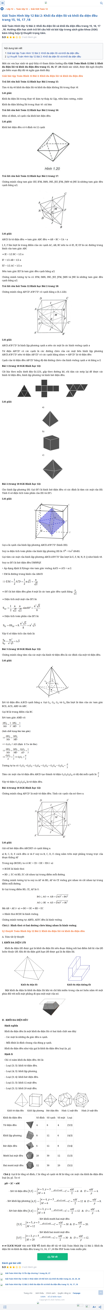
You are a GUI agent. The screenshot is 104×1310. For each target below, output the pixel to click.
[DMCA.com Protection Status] (52, 1303)
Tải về (54, 1256)
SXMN (43, 1296)
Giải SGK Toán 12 (39, 9)
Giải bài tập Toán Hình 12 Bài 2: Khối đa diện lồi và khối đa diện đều (43, 53)
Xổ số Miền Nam (55, 1296)
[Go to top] (100, 1292)
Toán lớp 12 (22, 9)
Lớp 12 (10, 9)
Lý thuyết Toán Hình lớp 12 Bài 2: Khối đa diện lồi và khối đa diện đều (44, 56)
